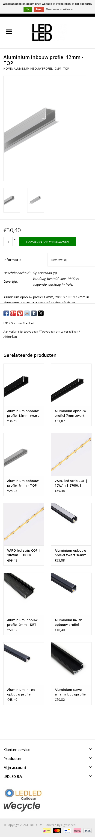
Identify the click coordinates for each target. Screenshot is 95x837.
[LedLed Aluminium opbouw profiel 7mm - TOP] (23, 454)
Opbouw (16, 323)
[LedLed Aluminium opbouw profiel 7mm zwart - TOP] (71, 385)
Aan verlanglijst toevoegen (21, 332)
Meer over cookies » (59, 9)
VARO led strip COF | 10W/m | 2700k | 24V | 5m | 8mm (71, 483)
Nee (39, 9)
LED (5, 323)
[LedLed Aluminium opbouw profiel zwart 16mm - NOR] (71, 524)
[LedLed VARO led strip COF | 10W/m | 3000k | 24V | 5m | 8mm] (23, 524)
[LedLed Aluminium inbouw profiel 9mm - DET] (23, 594)
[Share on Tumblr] (34, 313)
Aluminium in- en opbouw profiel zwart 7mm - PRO (21, 692)
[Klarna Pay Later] (77, 831)
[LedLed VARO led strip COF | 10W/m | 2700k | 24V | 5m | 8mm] (71, 454)
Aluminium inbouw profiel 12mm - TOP (41, 69)
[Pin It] (20, 313)
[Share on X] (41, 313)
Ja (27, 9)
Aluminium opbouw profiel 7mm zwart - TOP (71, 413)
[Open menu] (9, 31)
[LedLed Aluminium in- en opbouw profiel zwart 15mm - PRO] (71, 594)
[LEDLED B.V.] (56, 32)
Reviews (59, 259)
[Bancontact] (67, 831)
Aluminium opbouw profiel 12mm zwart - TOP (23, 413)
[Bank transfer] (87, 831)
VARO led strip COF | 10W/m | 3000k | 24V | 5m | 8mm (23, 552)
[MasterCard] (56, 831)
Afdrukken (10, 337)
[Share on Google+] (13, 313)
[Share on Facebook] (6, 313)
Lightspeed (68, 825)
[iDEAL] (46, 831)
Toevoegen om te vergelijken (59, 332)
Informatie (12, 259)
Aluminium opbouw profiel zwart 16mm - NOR (70, 552)
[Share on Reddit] (27, 313)
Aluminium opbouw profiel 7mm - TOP (23, 483)
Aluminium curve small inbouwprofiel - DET (70, 692)
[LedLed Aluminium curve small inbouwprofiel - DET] (71, 663)
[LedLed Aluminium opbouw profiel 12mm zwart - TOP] (23, 385)
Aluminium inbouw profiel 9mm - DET (22, 622)
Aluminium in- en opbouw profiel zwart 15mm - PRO (70, 622)
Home (7, 69)
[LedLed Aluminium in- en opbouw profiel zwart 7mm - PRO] (23, 663)
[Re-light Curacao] (47, 794)
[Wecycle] (47, 806)
